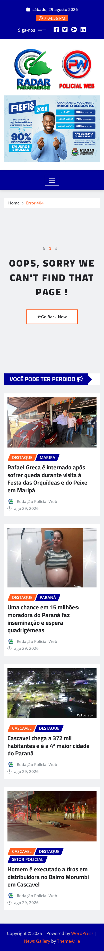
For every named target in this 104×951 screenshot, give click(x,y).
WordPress (82, 933)
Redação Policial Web (37, 501)
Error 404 (35, 202)
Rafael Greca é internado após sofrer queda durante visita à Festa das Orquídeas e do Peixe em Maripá (47, 479)
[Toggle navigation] (52, 180)
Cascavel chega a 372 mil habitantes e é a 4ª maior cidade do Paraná (48, 745)
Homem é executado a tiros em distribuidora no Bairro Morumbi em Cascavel (48, 877)
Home (14, 202)
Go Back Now (54, 316)
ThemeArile (68, 941)
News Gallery (37, 941)
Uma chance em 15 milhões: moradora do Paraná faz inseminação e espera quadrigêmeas (43, 619)
